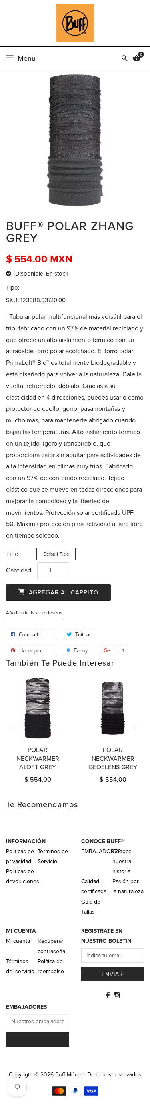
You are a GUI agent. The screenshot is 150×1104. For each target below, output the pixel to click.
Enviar (112, 974)
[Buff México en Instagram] (117, 995)
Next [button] (136, 728)
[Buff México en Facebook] (108, 995)
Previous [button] (14, 728)
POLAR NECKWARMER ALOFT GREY (37, 758)
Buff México (69, 1074)
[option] (37, 738)
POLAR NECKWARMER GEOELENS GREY (112, 758)
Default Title (56, 554)
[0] (136, 59)
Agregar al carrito (62, 592)
